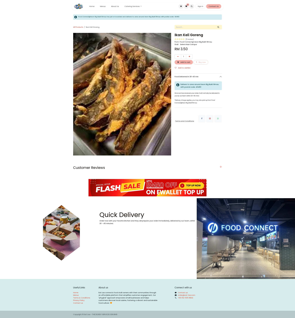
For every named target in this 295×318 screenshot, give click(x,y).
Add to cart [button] (185, 62)
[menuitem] (92, 6)
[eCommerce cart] (180, 6)
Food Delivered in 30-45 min (187, 76)
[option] (147, 207)
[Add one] (189, 56)
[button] (191, 6)
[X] (209, 118)
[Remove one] (178, 56)
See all (216, 184)
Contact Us (214, 6)
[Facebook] (201, 118)
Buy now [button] (202, 62)
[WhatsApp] (218, 118)
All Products (78, 27)
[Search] (218, 27)
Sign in (200, 6)
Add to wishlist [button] (184, 68)
